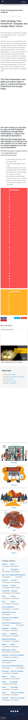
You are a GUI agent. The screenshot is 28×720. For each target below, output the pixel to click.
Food (6, 602)
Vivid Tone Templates (17, 693)
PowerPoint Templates (9, 661)
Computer (6, 586)
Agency (14, 565)
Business (6, 581)
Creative (15, 586)
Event (6, 597)
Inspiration (14, 629)
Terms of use (7, 714)
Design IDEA (6, 592)
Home (1, 4)
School (15, 677)
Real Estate (20, 667)
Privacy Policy (15, 714)
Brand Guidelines (20, 576)
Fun (15, 608)
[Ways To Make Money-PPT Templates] (14, 353)
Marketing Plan (6, 640)
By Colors (15, 581)
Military (6, 645)
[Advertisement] (14, 398)
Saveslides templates (15, 708)
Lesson (6, 635)
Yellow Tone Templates (17, 699)
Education (15, 592)
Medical (15, 640)
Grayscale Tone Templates (10, 619)
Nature (15, 651)
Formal (15, 602)
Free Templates (7, 608)
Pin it (4, 320)
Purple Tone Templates (9, 667)
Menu (24, 2)
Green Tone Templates (9, 624)
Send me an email (10, 381)
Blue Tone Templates (8, 576)
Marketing (15, 635)
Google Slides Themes (9, 613)
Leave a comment (10, 383)
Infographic (6, 629)
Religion (6, 677)
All (6, 570)
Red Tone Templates (17, 672)
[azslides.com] (7, 1)
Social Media (13, 683)
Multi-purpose (6, 651)
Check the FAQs (10, 374)
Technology (14, 688)
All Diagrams (15, 570)
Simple (6, 683)
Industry (20, 624)
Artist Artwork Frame (7, 329)
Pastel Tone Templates (17, 656)
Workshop (6, 699)
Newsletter (6, 656)
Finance (15, 597)
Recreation (6, 672)
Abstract (6, 565)
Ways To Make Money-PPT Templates (12, 362)
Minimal (14, 645)
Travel (6, 693)
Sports (6, 688)
